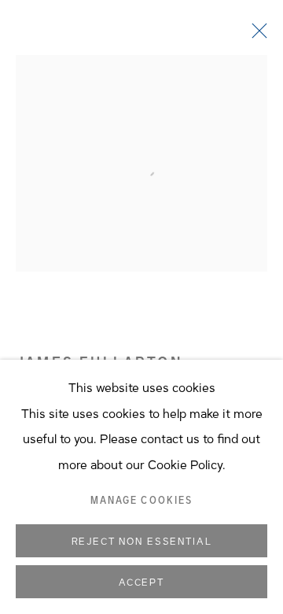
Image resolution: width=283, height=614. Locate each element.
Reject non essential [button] (142, 541)
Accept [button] (141, 582)
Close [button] (255, 35)
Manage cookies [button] (141, 500)
